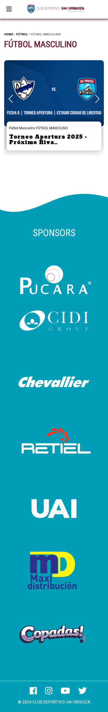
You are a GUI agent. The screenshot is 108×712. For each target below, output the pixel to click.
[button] (97, 99)
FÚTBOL (22, 34)
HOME (8, 34)
